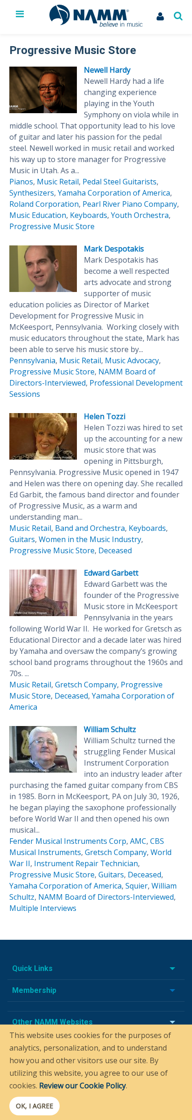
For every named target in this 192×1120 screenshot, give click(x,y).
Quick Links (32, 968)
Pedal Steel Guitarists (119, 181)
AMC (138, 841)
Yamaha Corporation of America (114, 193)
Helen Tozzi (104, 416)
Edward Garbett (111, 573)
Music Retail (58, 181)
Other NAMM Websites (52, 1022)
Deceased (115, 550)
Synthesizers (31, 193)
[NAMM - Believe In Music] (96, 24)
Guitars (22, 539)
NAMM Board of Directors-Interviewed (106, 897)
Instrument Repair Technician (86, 863)
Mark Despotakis (114, 249)
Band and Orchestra (90, 528)
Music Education (37, 215)
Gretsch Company (86, 684)
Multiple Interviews (42, 908)
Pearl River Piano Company (129, 204)
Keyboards (88, 215)
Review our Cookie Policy (82, 1085)
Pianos (21, 181)
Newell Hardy (107, 70)
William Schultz (110, 729)
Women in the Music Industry (90, 539)
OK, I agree (34, 1105)
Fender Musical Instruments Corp (67, 841)
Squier (136, 886)
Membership (34, 990)
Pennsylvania (32, 360)
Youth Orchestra (140, 215)
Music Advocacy (132, 360)
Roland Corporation (44, 204)
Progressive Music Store (52, 226)
